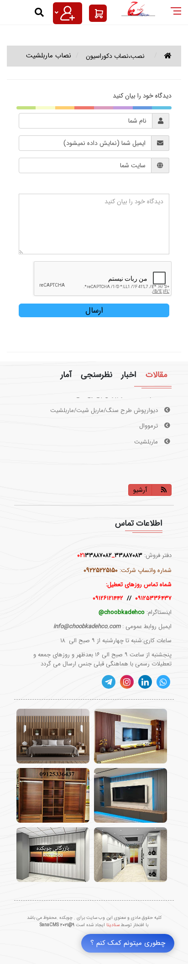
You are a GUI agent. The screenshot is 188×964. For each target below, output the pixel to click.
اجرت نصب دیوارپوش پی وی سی (118, 453)
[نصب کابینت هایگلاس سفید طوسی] (130, 854)
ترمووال (149, 421)
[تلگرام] (108, 682)
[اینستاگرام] (127, 682)
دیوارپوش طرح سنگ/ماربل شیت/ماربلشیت (105, 405)
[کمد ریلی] (52, 795)
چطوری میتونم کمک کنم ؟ (127, 943)
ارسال (94, 310)
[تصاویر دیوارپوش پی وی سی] (52, 854)
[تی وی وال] (130, 736)
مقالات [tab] (156, 375)
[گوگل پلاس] (163, 682)
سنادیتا (113, 925)
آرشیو (140, 490)
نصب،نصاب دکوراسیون (115, 56)
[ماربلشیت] (130, 795)
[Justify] (67, 13)
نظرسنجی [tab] (96, 375)
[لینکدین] (145, 682)
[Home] (168, 56)
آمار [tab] (66, 375)
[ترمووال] (52, 736)
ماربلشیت (147, 437)
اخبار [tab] (128, 375)
